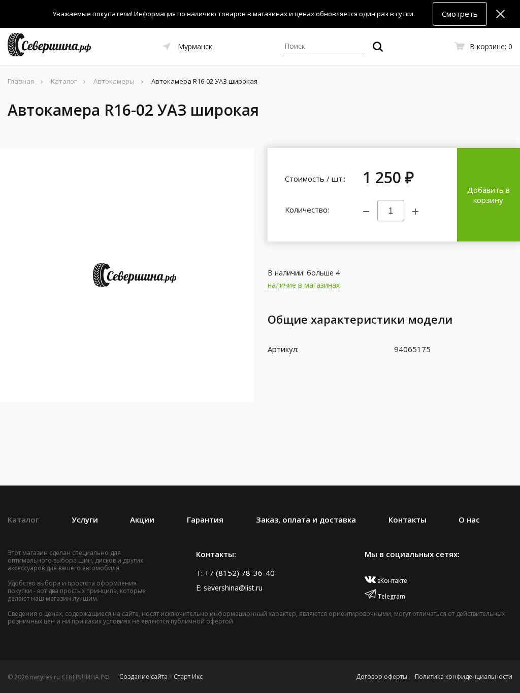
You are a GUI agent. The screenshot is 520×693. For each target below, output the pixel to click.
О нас (469, 519)
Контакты (407, 519)
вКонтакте (391, 580)
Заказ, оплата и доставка (306, 519)
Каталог (23, 519)
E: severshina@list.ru (229, 588)
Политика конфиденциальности (463, 676)
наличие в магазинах (304, 285)
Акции (142, 519)
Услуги (85, 519)
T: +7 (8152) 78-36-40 (235, 573)
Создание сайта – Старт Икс (161, 676)
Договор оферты (381, 676)
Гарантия (205, 519)
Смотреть (460, 14)
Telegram (390, 596)
